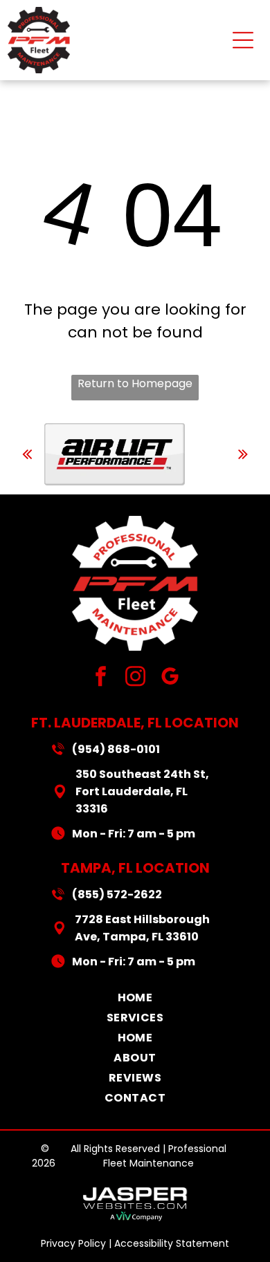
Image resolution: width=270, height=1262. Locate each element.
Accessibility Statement (171, 1243)
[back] (27, 454)
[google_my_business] (170, 678)
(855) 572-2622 (117, 894)
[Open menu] (243, 40)
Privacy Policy (73, 1243)
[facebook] (100, 678)
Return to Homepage (135, 383)
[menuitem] (135, 997)
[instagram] (135, 678)
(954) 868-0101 (116, 749)
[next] (243, 454)
